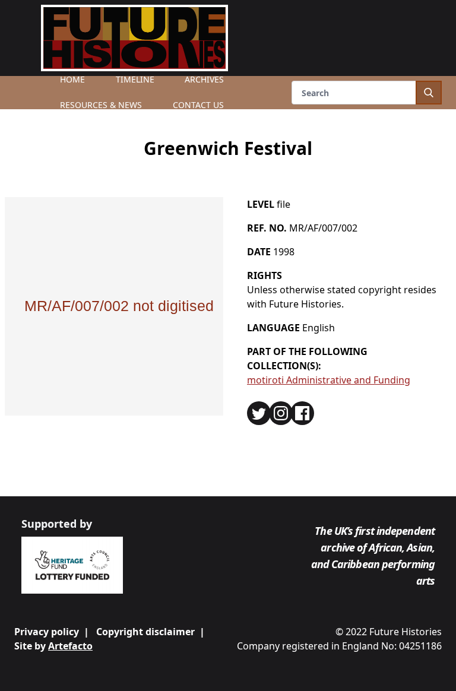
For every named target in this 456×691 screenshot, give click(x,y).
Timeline (135, 79)
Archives (204, 79)
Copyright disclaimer (145, 631)
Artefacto (70, 645)
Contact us (198, 104)
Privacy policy (46, 631)
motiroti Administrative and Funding (328, 379)
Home (72, 79)
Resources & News (101, 104)
